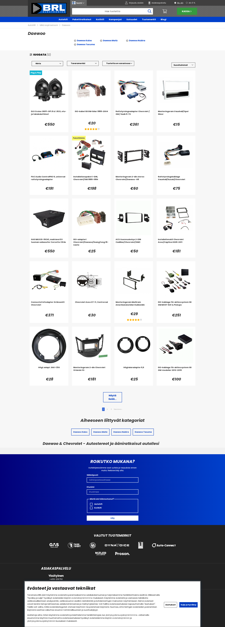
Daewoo (66, 25)
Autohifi (63, 19)
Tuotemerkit (149, 19)
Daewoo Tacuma (86, 44)
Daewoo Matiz (110, 40)
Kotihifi (100, 19)
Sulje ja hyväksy (188, 604)
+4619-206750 (56, 579)
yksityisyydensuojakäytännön (41, 621)
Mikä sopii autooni (49, 25)
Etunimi (90, 487)
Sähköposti (92, 475)
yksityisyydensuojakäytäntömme (121, 615)
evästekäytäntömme (81, 598)
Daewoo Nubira (137, 40)
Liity (113, 518)
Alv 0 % (192, 3)
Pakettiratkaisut (81, 19)
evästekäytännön (121, 618)
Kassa (186, 11)
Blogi (163, 19)
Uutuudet (131, 19)
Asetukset (170, 604)
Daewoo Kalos (84, 40)
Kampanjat (115, 19)
